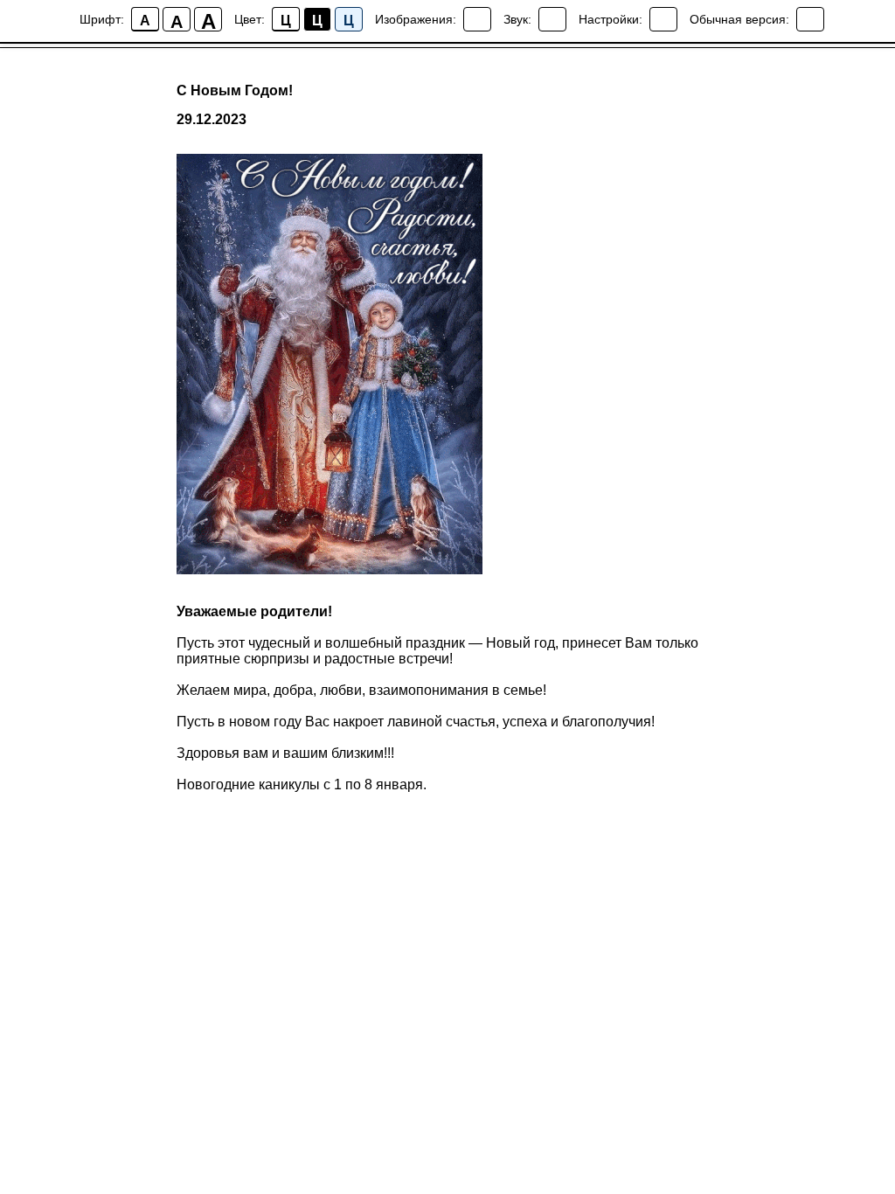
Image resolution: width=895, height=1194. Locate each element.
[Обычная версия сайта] (810, 19)
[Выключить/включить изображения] (477, 19)
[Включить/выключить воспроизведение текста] (552, 19)
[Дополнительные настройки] (663, 19)
